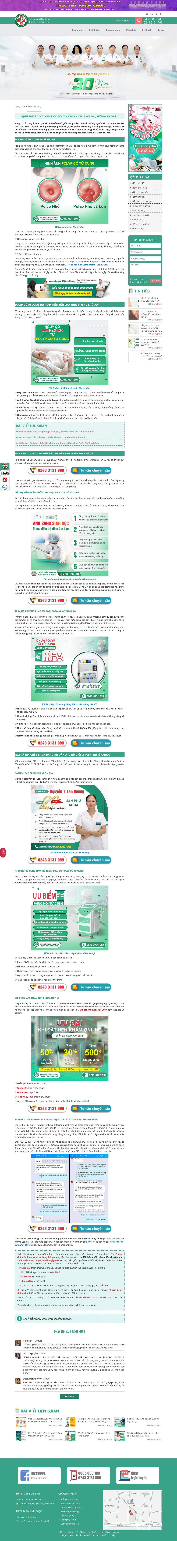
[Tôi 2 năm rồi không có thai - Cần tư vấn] (69, 388)
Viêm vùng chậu (140, 192)
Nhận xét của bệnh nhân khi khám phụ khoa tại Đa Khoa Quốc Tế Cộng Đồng (59, 443)
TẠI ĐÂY (26, 1300)
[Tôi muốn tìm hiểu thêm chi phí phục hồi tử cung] (69, 953)
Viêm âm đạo (139, 196)
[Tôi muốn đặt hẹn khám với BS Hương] (70, 852)
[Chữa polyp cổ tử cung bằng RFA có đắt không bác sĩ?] (69, 704)
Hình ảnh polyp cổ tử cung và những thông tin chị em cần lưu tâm (45, 1434)
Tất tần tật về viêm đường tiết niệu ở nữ (150, 299)
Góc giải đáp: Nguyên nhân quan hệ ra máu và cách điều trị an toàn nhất (45, 1420)
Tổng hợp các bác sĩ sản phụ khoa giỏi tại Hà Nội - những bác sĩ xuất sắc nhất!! (150, 328)
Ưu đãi (160, 29)
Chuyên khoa (113, 29)
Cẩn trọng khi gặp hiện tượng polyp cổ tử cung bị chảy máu (143, 1434)
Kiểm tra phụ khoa (141, 224)
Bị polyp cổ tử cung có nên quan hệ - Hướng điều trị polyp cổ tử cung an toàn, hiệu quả (94, 1420)
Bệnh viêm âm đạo (70, 1503)
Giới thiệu (94, 29)
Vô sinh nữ (137, 219)
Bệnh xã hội (138, 228)
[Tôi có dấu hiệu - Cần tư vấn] (69, 227)
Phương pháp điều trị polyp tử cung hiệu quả (151, 354)
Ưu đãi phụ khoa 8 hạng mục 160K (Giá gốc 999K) (150, 342)
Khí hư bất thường (141, 205)
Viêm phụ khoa (139, 187)
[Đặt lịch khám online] (77, 1101)
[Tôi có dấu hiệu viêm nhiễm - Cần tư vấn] (88, 264)
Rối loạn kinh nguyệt (142, 201)
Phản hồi (131, 29)
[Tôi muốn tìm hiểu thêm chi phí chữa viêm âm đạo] (69, 579)
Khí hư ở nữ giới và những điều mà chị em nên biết (151, 314)
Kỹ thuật (146, 29)
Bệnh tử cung (138, 210)
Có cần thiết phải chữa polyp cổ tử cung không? (93, 1434)
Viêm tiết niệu (138, 183)
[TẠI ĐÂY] (87, 1241)
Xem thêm (69, 1396)
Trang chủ (77, 29)
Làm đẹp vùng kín (141, 214)
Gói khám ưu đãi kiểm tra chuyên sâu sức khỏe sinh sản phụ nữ (52, 437)
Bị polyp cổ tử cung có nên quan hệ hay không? (143, 1420)
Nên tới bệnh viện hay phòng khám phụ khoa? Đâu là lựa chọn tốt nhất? (56, 431)
